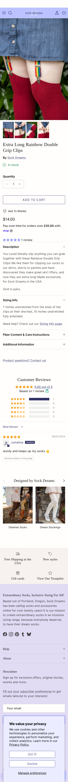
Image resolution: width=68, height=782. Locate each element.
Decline (32, 764)
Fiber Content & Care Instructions (26, 334)
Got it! (32, 754)
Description (11, 247)
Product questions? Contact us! (24, 360)
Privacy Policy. (19, 744)
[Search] (12, 13)
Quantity (9, 176)
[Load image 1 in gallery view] (34, 69)
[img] (11, 437)
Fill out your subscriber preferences (27, 691)
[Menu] (4, 13)
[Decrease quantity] (6, 184)
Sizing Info (10, 300)
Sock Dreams (16, 157)
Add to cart (34, 200)
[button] (12, 240)
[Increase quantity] (20, 184)
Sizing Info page (51, 324)
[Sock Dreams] (34, 12)
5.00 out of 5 (43, 387)
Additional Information (18, 344)
